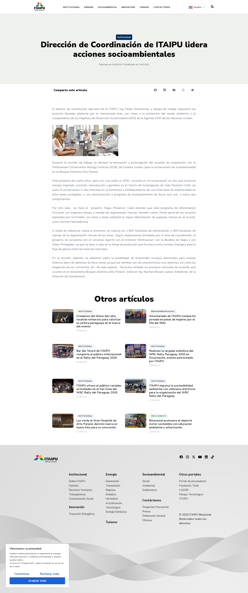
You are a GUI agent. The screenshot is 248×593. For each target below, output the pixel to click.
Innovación (128, 7)
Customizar (21, 574)
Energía (88, 7)
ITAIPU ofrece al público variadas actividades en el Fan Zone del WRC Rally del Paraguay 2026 (98, 389)
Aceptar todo (37, 581)
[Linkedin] (206, 457)
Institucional (71, 7)
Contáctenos (161, 7)
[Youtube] (200, 457)
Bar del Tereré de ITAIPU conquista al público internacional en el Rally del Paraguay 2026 (99, 354)
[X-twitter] (194, 457)
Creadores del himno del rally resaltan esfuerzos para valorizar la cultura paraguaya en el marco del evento (98, 321)
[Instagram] (187, 457)
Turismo (144, 7)
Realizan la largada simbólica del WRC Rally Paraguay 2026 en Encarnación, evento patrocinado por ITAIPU (171, 356)
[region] (37, 565)
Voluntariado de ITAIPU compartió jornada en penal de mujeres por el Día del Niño (172, 319)
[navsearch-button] (212, 7)
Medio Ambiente (158, 416)
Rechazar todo (49, 574)
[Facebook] (181, 457)
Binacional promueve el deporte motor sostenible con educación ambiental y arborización (170, 424)
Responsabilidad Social (163, 311)
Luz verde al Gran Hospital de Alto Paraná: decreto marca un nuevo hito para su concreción (96, 424)
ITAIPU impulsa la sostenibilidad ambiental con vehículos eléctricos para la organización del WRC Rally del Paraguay (172, 391)
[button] (155, 90)
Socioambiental (107, 7)
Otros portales (190, 474)
